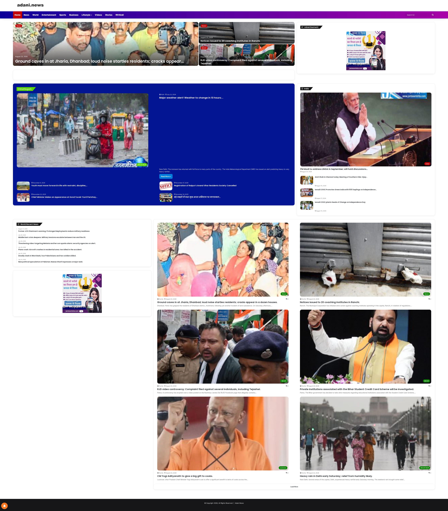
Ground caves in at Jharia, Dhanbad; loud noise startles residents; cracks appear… (99, 61)
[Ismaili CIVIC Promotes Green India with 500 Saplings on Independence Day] (306, 192)
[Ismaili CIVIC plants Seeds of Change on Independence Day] (306, 205)
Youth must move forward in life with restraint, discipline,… (59, 185)
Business (73, 15)
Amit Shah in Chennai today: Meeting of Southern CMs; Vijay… (341, 177)
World (35, 15)
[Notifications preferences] (4, 506)
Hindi (121, 15)
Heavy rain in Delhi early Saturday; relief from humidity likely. (336, 476)
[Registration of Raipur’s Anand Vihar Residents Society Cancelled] (165, 186)
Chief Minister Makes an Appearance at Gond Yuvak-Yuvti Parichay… (64, 197)
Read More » (166, 176)
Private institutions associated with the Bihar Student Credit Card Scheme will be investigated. (357, 389)
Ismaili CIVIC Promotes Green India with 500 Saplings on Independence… (346, 189)
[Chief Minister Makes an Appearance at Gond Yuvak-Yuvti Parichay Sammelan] (23, 197)
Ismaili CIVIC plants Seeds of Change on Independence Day (340, 202)
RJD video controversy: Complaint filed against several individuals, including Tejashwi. (209, 389)
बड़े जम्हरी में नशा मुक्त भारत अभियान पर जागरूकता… (197, 197)
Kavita (161, 299)
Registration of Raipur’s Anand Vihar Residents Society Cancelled (205, 185)
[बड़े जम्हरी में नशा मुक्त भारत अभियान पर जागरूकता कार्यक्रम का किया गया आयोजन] (165, 197)
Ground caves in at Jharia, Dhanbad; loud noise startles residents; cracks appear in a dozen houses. (217, 302)
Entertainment (49, 15)
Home (17, 15)
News (26, 15)
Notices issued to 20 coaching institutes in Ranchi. (230, 41)
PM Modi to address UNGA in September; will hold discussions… (334, 169)
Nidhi (162, 94)
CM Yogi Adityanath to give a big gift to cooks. (185, 476)
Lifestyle (86, 15)
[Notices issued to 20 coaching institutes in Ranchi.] (247, 33)
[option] (154, 44)
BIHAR (204, 48)
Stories (108, 15)
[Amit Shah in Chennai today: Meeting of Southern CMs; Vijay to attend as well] (306, 180)
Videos (98, 15)
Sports (62, 15)
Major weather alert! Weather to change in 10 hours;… (191, 97)
